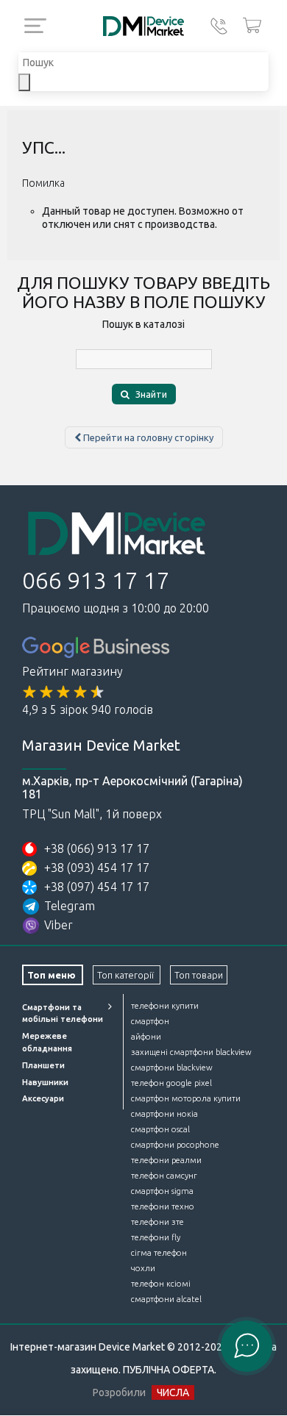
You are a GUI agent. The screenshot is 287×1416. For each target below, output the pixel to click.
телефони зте (157, 1221)
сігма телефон (159, 1252)
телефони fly (155, 1237)
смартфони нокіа (164, 1113)
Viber (58, 925)
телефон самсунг (164, 1175)
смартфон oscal (160, 1129)
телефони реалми (166, 1160)
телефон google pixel (171, 1083)
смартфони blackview (172, 1067)
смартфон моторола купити (186, 1098)
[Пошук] (24, 82)
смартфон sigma (162, 1191)
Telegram (69, 905)
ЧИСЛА (173, 1392)
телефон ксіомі (161, 1283)
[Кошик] (252, 26)
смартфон (150, 1021)
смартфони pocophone (175, 1144)
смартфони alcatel (166, 1299)
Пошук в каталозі (143, 324)
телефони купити (165, 1005)
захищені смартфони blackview (191, 1052)
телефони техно (162, 1206)
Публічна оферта (168, 1370)
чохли (143, 1268)
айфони (146, 1036)
